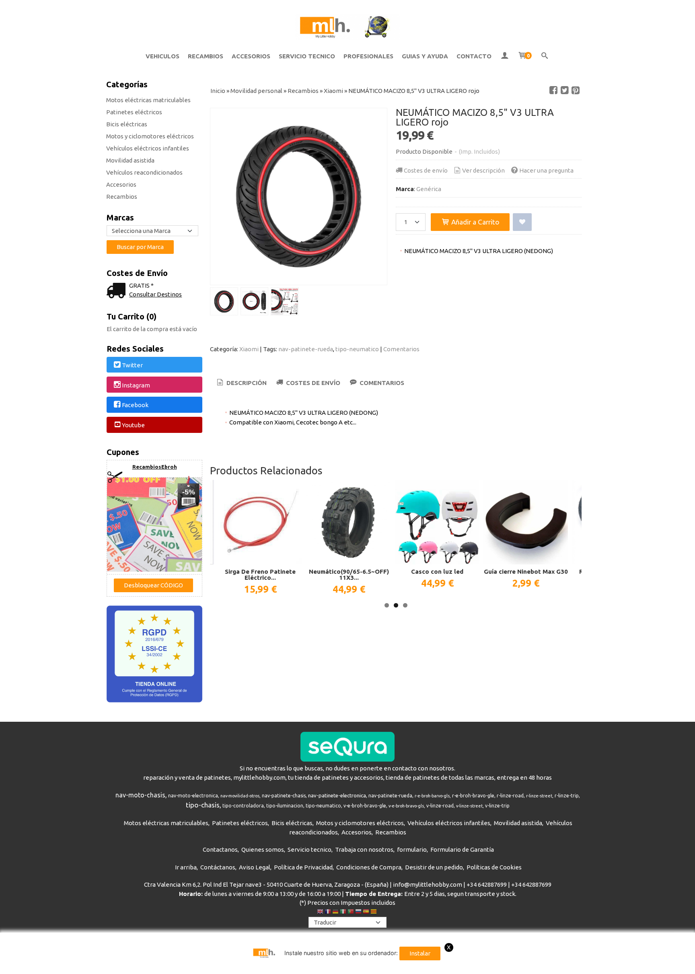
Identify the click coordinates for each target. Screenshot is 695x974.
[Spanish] (366, 912)
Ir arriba (186, 867)
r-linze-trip (567, 795)
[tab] (241, 383)
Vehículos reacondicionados (144, 172)
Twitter (132, 365)
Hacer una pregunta (546, 170)
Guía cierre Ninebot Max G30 (526, 571)
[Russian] (358, 912)
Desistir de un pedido (434, 867)
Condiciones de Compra (368, 867)
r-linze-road (510, 795)
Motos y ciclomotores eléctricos (150, 136)
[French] (328, 912)
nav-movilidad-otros (239, 795)
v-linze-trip (497, 805)
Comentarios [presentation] (381, 382)
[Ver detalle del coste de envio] (118, 291)
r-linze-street (539, 795)
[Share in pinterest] (575, 90)
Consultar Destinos (155, 294)
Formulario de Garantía (462, 849)
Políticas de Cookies (494, 867)
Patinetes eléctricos (134, 112)
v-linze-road (440, 805)
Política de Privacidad (303, 867)
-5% (188, 492)
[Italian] (343, 912)
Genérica (428, 188)
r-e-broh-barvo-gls (432, 795)
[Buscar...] (545, 56)
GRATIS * (141, 285)
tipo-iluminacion (284, 805)
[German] (335, 912)
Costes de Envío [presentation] (312, 382)
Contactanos (220, 849)
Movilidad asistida (130, 160)
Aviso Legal (254, 867)
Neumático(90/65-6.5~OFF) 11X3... (349, 574)
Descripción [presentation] (246, 382)
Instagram (136, 385)
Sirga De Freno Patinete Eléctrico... (260, 574)
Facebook (135, 405)
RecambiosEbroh (154, 466)
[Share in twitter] (564, 90)
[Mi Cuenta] (504, 56)
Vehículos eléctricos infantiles (147, 148)
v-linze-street (469, 805)
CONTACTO (473, 56)
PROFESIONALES (368, 56)
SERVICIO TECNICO (307, 56)
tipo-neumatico (357, 349)
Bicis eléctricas (126, 124)
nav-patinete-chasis (284, 795)
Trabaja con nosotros (364, 849)
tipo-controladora (243, 805)
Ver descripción (483, 170)
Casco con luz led (437, 571)
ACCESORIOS (251, 56)
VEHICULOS (162, 56)
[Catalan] (374, 912)
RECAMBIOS (205, 56)
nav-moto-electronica (193, 795)
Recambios (121, 196)
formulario (412, 849)
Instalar (419, 953)
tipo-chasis (203, 805)
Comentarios (401, 349)
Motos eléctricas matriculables (148, 100)
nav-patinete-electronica (337, 796)
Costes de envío (426, 170)
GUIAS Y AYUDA (425, 56)
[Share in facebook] (553, 90)
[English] (320, 912)
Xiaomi (249, 349)
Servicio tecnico (309, 849)
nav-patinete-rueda (305, 349)
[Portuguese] (351, 912)
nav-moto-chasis (140, 795)
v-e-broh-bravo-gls (406, 805)
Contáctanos (217, 867)
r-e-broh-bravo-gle (473, 795)
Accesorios (121, 184)
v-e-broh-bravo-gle (364, 805)
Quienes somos (262, 849)
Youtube (133, 425)
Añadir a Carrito (475, 222)
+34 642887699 (487, 884)
